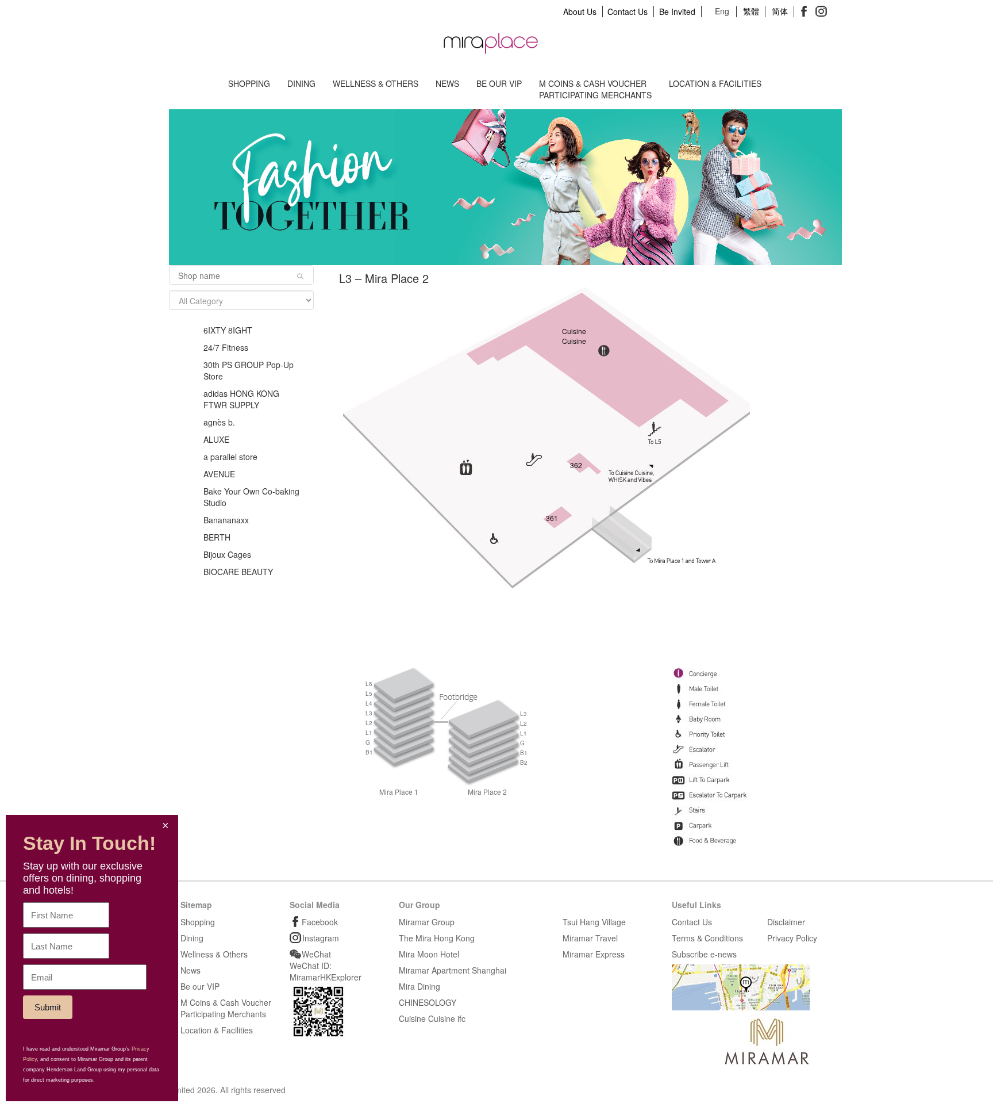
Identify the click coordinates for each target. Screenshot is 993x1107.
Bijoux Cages (227, 554)
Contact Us (627, 11)
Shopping (249, 83)
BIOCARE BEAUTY (238, 571)
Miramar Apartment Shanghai (452, 970)
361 (552, 518)
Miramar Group (427, 922)
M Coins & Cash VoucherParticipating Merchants (595, 89)
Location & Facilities (715, 83)
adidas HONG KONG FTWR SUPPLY (241, 399)
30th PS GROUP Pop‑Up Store (248, 370)
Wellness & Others (375, 83)
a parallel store (230, 456)
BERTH (216, 537)
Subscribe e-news (704, 954)
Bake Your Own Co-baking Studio (251, 496)
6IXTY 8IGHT (227, 330)
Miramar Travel (590, 938)
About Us (579, 11)
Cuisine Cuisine (572, 336)
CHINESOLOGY (427, 1002)
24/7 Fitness (225, 347)
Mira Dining (419, 986)
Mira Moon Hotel (429, 954)
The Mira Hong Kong (437, 938)
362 (576, 465)
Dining (301, 83)
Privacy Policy (792, 938)
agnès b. (219, 422)
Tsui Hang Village (594, 922)
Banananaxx (226, 520)
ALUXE (216, 439)
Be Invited (677, 11)
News (447, 83)
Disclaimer (786, 922)
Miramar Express (594, 954)
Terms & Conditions (707, 938)
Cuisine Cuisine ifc (432, 1018)
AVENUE (219, 474)
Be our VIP (499, 83)
